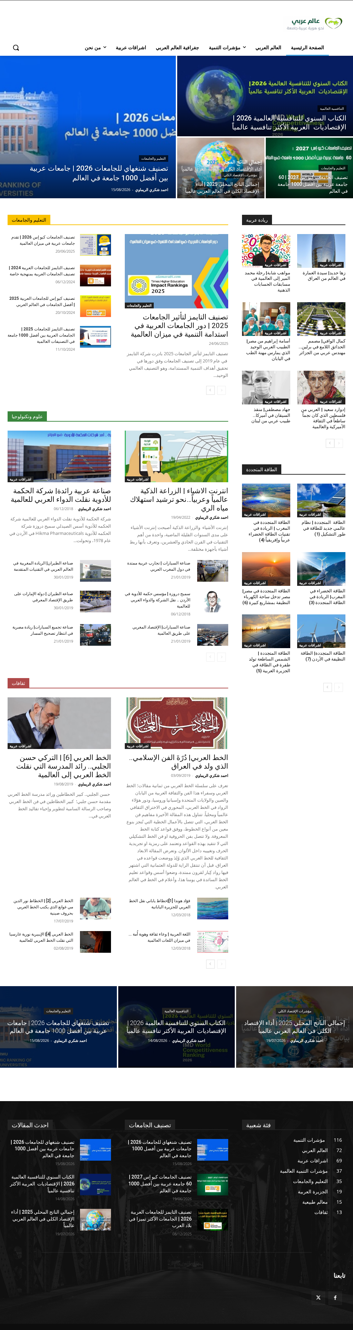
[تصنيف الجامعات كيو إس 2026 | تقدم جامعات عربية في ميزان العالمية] (95, 245)
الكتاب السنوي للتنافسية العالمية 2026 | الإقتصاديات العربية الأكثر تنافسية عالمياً (42, 1183)
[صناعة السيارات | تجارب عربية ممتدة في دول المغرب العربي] (212, 571)
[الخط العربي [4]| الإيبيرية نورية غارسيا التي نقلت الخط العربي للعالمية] (95, 942)
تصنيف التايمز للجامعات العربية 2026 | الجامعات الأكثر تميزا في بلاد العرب (160, 1218)
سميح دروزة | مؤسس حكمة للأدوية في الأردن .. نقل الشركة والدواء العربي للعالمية (157, 600)
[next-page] (210, 390)
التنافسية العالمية (332, 108)
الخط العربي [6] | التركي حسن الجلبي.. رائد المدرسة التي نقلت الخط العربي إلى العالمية (63, 766)
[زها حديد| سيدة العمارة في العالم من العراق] (321, 251)
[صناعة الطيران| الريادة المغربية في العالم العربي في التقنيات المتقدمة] (95, 571)
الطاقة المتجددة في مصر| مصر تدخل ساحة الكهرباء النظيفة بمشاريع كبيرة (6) (266, 596)
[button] (16, 47)
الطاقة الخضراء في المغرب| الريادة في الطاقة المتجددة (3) (327, 596)
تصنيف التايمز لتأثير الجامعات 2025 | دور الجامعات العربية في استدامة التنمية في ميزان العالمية (179, 325)
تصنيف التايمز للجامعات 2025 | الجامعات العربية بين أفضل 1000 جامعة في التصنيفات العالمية (41, 335)
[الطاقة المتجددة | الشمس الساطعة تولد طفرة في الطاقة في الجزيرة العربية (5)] (266, 631)
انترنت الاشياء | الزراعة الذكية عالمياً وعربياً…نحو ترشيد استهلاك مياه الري (179, 499)
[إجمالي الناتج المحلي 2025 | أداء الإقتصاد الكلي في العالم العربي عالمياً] (220, 168)
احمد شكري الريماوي (211, 517)
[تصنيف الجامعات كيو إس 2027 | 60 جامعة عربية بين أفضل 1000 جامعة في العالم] (309, 168)
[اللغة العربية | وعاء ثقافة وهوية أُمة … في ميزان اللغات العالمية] (212, 942)
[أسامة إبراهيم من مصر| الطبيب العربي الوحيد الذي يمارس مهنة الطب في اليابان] (266, 319)
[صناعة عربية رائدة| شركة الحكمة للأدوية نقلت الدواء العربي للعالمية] (59, 456)
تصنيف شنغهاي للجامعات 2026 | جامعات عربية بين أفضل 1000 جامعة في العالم (42, 1148)
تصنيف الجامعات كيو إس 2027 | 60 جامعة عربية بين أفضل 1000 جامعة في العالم (160, 1183)
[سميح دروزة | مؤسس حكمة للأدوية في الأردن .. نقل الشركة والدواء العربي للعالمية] (212, 601)
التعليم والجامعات (153, 158)
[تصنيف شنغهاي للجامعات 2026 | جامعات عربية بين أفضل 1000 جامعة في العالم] (88, 127)
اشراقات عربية (138, 479)
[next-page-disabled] (210, 657)
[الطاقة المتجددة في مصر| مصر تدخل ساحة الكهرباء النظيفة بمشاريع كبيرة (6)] (266, 569)
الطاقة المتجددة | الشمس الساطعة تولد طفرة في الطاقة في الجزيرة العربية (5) (269, 662)
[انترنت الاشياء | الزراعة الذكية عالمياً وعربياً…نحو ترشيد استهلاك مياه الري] (176, 456)
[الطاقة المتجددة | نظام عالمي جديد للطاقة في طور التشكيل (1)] (321, 500)
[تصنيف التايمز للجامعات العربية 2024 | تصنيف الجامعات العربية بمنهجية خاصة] (95, 275)
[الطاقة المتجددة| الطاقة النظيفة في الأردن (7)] (321, 631)
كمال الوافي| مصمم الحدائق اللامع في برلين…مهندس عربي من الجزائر (322, 346)
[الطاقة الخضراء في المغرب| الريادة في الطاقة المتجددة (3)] (321, 569)
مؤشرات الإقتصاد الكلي (240, 175)
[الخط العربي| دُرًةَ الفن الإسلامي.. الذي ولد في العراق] (176, 723)
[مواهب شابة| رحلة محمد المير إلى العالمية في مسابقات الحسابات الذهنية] (266, 251)
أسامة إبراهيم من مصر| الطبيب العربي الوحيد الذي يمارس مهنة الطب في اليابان (268, 349)
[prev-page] (221, 390)
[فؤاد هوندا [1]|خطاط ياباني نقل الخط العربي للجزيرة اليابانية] (212, 908)
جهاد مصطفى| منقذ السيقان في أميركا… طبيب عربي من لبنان (270, 415)
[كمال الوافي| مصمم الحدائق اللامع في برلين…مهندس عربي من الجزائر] (321, 319)
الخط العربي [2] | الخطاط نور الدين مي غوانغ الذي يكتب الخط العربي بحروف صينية (43, 907)
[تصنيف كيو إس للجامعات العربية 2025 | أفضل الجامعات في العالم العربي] (95, 306)
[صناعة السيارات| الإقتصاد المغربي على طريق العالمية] (212, 635)
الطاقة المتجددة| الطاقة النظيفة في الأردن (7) (323, 656)
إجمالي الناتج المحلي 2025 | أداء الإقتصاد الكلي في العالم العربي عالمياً (42, 1218)
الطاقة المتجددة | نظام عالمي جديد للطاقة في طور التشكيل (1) (323, 528)
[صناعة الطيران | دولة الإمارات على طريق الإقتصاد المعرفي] (95, 601)
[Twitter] (318, 1298)
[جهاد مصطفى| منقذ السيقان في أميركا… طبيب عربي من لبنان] (266, 387)
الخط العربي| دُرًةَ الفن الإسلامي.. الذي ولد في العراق (178, 761)
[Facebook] (335, 1298)
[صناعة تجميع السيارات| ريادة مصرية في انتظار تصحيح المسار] (95, 635)
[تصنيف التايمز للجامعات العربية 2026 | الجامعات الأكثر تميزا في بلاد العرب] (212, 1220)
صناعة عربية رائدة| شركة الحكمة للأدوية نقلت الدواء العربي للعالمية (61, 495)
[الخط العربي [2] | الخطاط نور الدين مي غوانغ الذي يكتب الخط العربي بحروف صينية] (95, 908)
